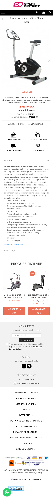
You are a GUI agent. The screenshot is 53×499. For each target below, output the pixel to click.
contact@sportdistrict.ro (28, 383)
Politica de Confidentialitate (25, 420)
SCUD (26, 22)
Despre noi (25, 415)
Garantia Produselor (25, 432)
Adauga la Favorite (16, 124)
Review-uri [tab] (9, 251)
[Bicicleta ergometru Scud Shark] (26, 57)
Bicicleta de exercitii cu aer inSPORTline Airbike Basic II (14, 296)
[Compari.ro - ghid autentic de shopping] (35, 488)
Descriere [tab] (8, 160)
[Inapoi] (2, 19)
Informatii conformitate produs (16, 245)
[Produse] (3, 13)
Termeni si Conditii (25, 392)
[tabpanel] (26, 57)
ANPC (25, 409)
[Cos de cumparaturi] (43, 12)
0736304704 (28, 379)
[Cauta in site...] (50, 12)
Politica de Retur (25, 426)
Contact (26, 443)
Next (49, 60)
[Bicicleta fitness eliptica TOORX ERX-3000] (39, 281)
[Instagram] (29, 366)
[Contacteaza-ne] (37, 12)
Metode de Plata (25, 398)
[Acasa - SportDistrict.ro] (26, 5)
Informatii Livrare (25, 403)
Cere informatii (36, 124)
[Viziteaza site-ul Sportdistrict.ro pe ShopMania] (16, 488)
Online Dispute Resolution (25, 437)
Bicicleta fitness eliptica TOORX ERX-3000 (38, 296)
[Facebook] (24, 366)
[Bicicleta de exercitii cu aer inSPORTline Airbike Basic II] (14, 281)
